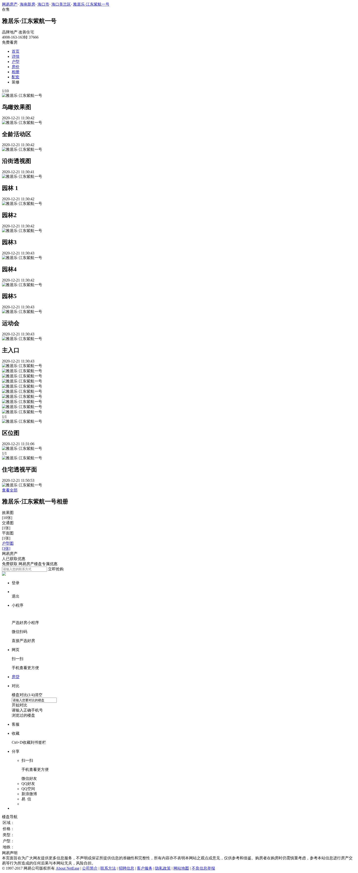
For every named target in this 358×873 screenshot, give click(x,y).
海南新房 (27, 4)
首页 (15, 51)
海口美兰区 (61, 4)
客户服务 (144, 868)
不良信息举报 (203, 868)
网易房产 (10, 4)
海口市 (43, 4)
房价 (15, 67)
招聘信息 (126, 868)
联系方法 (108, 868)
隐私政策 (163, 868)
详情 (15, 56)
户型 (15, 62)
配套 (15, 77)
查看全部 (10, 490)
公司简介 (90, 868)
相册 (15, 72)
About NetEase (67, 868)
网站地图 (181, 868)
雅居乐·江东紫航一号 (91, 4)
